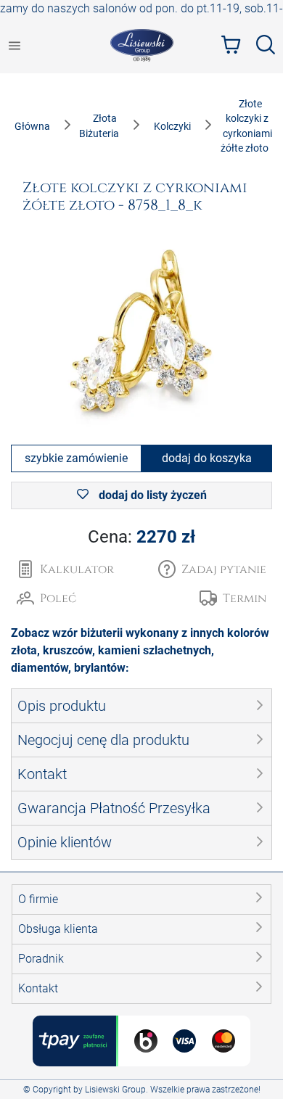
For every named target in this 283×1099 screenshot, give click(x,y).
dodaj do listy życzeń (151, 495)
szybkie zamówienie (76, 458)
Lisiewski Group (115, 1089)
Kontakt (38, 988)
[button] (212, 569)
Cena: (141, 537)
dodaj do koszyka (207, 458)
